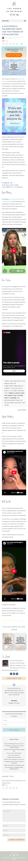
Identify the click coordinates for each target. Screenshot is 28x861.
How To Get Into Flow (14, 755)
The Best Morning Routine (14, 757)
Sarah (10, 37)
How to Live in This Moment (14, 753)
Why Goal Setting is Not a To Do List (14, 743)
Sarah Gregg (15, 857)
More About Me (14, 678)
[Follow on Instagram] (14, 674)
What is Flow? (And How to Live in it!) (14, 759)
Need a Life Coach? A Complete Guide (14, 765)
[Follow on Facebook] (11, 674)
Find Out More (14, 55)
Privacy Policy (14, 853)
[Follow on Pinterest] (17, 674)
